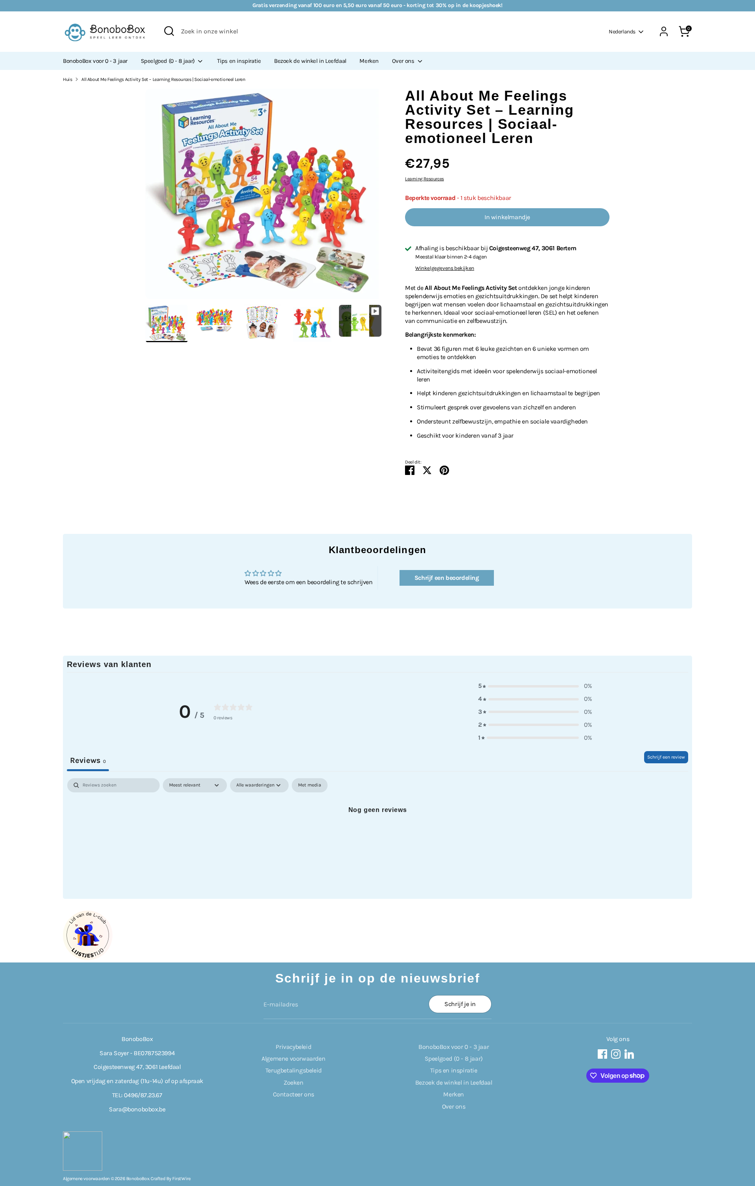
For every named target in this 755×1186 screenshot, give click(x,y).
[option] (263, 196)
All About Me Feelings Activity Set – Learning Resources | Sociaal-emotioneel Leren (163, 79)
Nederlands (622, 31)
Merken (369, 60)
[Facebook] (602, 1054)
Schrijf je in (460, 1004)
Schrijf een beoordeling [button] (446, 577)
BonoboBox (137, 1178)
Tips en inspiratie (239, 60)
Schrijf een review (666, 757)
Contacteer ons (293, 1094)
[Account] (664, 31)
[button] (535, 686)
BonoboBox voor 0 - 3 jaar (95, 60)
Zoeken (294, 1082)
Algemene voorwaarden (293, 1058)
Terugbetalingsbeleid (293, 1070)
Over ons (404, 60)
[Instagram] (616, 1054)
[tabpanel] (377, 836)
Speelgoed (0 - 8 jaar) (168, 60)
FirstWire (181, 1178)
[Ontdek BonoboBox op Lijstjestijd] (87, 958)
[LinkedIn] (629, 1054)
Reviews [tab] (88, 760)
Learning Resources (424, 178)
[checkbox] (310, 785)
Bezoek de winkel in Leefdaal (310, 60)
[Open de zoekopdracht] (169, 31)
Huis (67, 79)
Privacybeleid (293, 1046)
